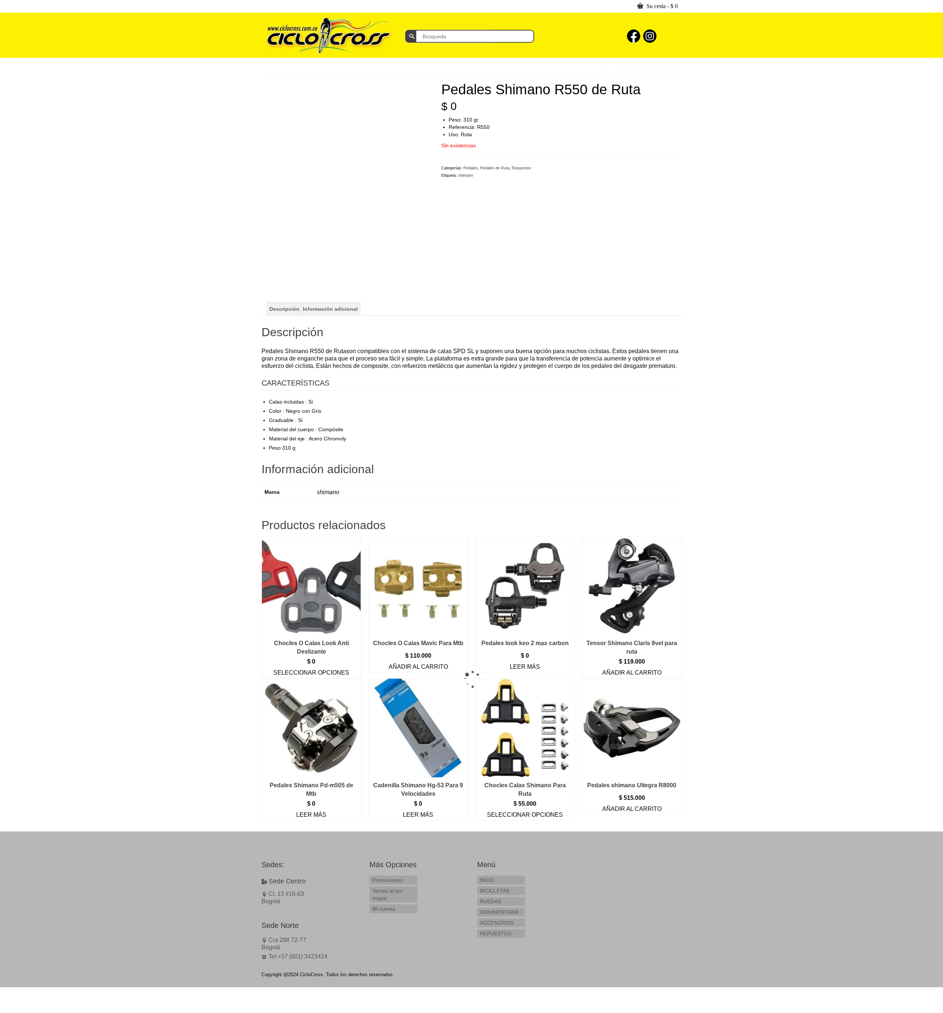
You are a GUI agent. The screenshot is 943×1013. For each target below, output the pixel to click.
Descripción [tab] (284, 309)
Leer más (525, 667)
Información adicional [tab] (330, 309)
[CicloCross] (328, 35)
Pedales (470, 168)
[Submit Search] (410, 36)
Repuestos (521, 168)
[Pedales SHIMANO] (346, 165)
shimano (465, 175)
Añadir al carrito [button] (418, 667)
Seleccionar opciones (311, 672)
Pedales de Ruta (494, 168)
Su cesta (661, 6)
